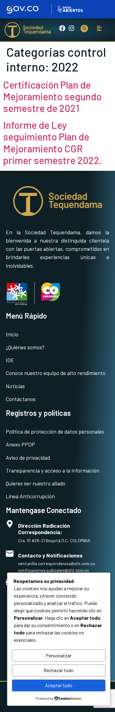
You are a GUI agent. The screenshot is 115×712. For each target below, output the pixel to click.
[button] (99, 28)
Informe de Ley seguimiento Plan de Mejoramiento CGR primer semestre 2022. (52, 142)
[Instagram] (71, 28)
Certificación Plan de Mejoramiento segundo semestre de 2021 (52, 96)
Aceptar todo (58, 685)
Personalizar (58, 655)
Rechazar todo (59, 670)
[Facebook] (62, 28)
